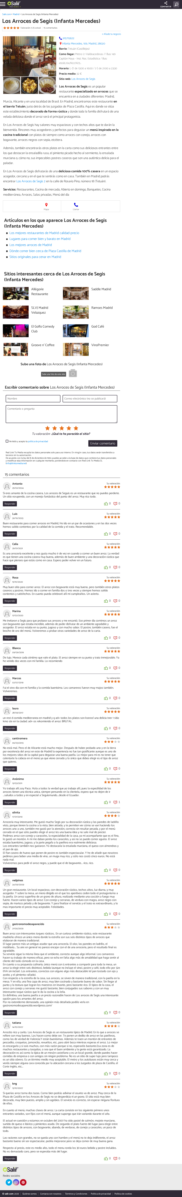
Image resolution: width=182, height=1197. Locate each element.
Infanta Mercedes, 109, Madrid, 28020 (83, 43)
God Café (97, 326)
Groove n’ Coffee (43, 345)
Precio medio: (67, 73)
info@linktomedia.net (16, 463)
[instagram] (16, 1182)
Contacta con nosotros (50, 1194)
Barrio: (63, 48)
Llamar (76, 209)
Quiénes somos (29, 1194)
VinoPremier (100, 345)
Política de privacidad (101, 1194)
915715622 (68, 38)
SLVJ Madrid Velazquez (39, 310)
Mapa (46, 209)
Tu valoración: (41, 434)
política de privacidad (38, 441)
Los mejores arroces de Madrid (30, 245)
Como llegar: (66, 54)
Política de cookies (123, 1194)
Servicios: (9, 189)
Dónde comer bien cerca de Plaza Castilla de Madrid (45, 251)
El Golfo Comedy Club (42, 329)
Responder (9, 504)
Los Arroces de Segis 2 (31, 181)
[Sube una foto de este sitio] (73, 373)
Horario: (64, 68)
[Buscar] (177, 4)
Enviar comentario (102, 443)
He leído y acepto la (28, 441)
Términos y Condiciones (76, 1194)
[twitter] (9, 1182)
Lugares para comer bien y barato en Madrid (40, 239)
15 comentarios (50, 28)
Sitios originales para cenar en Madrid (35, 257)
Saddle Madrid (101, 289)
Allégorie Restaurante (39, 292)
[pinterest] (23, 1182)
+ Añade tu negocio (111, 34)
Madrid (16, 14)
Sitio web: (65, 79)
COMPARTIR (165, 6)
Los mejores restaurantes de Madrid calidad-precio (44, 233)
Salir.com (6, 14)
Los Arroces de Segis (83, 79)
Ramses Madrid (102, 308)
